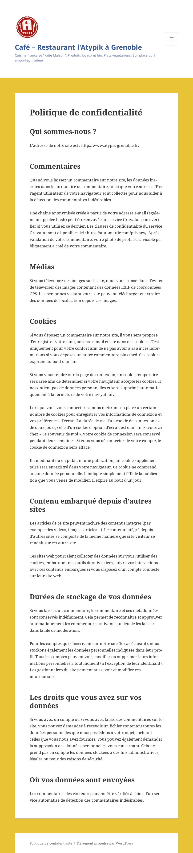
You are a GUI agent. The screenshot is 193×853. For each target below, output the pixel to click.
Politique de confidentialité (51, 843)
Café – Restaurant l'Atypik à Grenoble (78, 47)
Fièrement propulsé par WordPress (105, 843)
